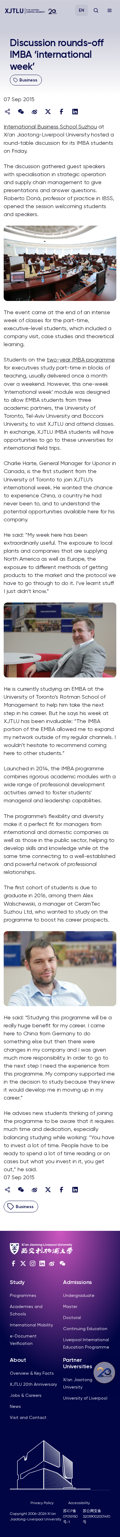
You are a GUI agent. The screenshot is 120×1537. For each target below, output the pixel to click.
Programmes (23, 1295)
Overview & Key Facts (32, 1373)
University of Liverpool (85, 1398)
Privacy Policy (42, 1503)
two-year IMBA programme (81, 359)
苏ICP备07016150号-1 (70, 1516)
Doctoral (72, 1317)
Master (70, 1306)
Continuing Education (85, 1328)
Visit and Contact (28, 1417)
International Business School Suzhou (50, 126)
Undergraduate (78, 1295)
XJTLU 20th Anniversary (33, 1384)
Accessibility (79, 1503)
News (15, 1406)
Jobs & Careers (26, 1395)
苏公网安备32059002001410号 (96, 1516)
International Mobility (31, 1324)
